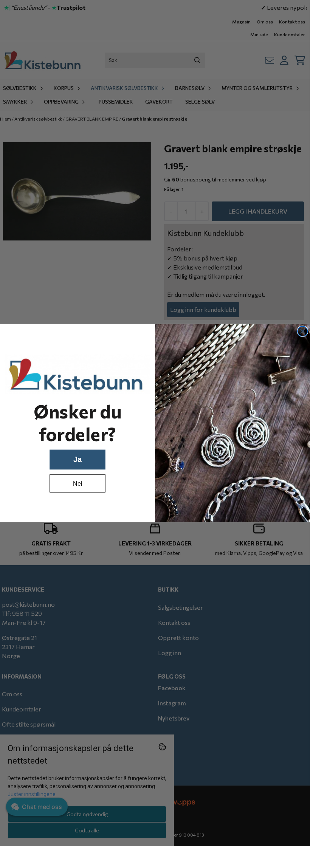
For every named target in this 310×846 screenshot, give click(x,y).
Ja (77, 459)
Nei (77, 483)
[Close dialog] (302, 331)
